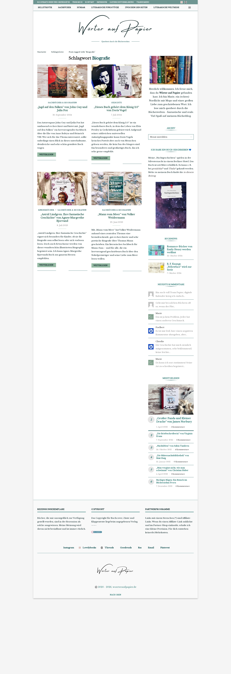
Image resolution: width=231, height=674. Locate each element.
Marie (159, 313)
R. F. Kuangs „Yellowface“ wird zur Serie (179, 267)
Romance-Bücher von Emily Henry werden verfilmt (179, 249)
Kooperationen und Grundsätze (53, 2)
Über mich (77, 2)
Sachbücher (64, 7)
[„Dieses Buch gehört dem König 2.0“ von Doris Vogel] (116, 81)
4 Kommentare (182, 449)
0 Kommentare (181, 462)
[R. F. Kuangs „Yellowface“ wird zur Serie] (156, 267)
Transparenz (142, 2)
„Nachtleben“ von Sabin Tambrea (172, 446)
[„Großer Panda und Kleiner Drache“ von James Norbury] (171, 399)
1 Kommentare (178, 474)
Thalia (172, 168)
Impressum (102, 2)
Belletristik (45, 7)
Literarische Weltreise (166, 7)
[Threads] (185, 2)
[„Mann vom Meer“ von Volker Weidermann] (116, 188)
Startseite (41, 52)
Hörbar (81, 7)
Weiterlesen (46, 155)
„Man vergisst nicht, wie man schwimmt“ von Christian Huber (172, 469)
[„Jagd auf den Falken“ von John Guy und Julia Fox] (62, 81)
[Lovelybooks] (181, 2)
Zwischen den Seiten (136, 7)
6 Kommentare (183, 486)
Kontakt (89, 2)
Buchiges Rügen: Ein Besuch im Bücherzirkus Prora (171, 481)
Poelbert (160, 327)
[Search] (193, 7)
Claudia (160, 341)
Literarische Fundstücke (105, 7)
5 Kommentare (178, 427)
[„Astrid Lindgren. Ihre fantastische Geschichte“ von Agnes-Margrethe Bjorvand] (62, 188)
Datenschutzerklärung (122, 2)
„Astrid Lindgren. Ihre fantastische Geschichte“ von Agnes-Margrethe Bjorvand (62, 217)
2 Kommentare (183, 440)
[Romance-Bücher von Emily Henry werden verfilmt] (156, 250)
